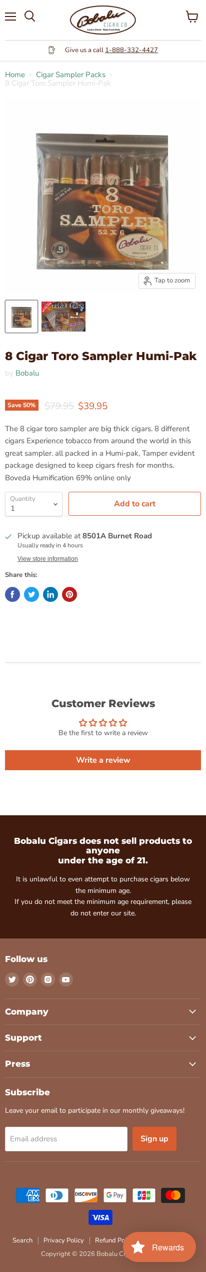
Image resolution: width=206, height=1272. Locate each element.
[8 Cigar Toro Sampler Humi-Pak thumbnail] (22, 316)
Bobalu (27, 373)
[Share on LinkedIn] (50, 594)
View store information (48, 558)
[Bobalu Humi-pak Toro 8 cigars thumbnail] (63, 316)
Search (22, 1240)
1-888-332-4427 (131, 50)
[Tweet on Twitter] (31, 594)
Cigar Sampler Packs (71, 75)
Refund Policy (115, 1240)
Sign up (154, 1138)
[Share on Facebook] (12, 594)
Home (15, 75)
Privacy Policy (64, 1240)
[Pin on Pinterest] (69, 594)
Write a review (103, 760)
